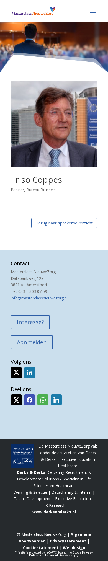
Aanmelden (32, 342)
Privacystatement (68, 541)
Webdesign (74, 547)
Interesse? (30, 322)
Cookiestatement (40, 547)
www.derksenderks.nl (54, 512)
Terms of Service (57, 555)
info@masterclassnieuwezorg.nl (39, 298)
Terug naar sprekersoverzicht (64, 223)
